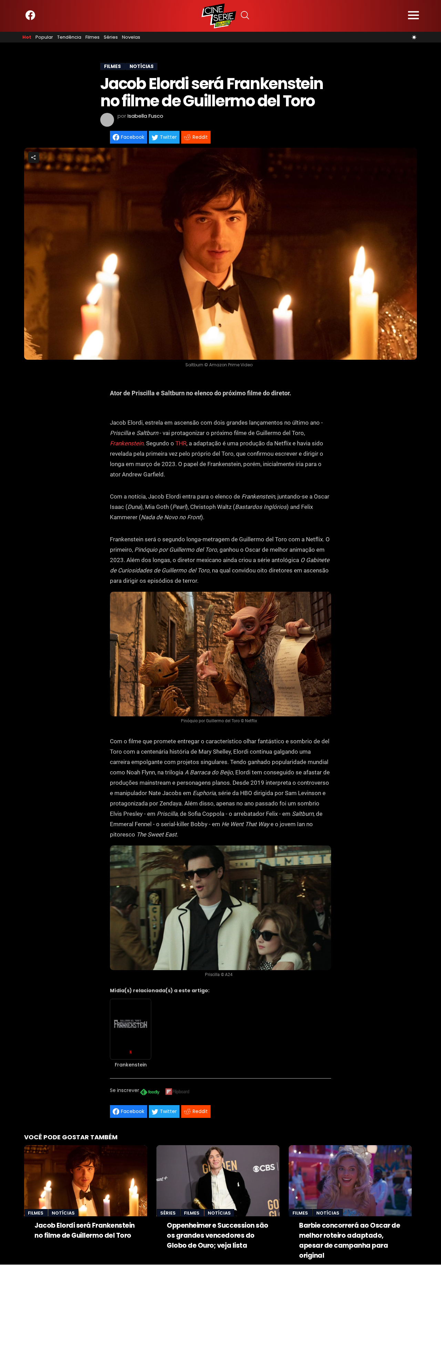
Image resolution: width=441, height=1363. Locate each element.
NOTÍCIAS (142, 66)
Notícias (63, 1213)
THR (180, 443)
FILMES (112, 66)
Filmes (92, 37)
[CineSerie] (219, 15)
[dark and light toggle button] (414, 37)
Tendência (69, 37)
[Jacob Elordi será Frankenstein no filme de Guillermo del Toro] (85, 1180)
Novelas (131, 37)
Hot (26, 37)
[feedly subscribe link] (150, 1092)
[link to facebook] (30, 18)
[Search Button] (244, 16)
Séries (111, 37)
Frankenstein (126, 443)
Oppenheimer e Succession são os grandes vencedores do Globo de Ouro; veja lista (217, 1235)
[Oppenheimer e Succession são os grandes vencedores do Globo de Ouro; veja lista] (217, 1180)
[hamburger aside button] (413, 16)
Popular (44, 37)
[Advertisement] (206, 1313)
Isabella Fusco (145, 115)
